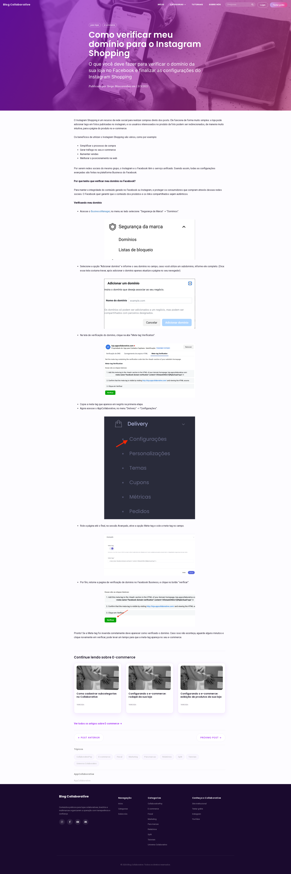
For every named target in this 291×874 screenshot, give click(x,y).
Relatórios (167, 757)
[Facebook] (70, 822)
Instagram (196, 814)
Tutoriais (197, 4)
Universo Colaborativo (87, 763)
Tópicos (78, 749)
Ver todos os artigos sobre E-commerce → (98, 723)
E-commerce (104, 757)
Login (262, 5)
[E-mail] (86, 822)
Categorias (123, 809)
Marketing (133, 757)
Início (161, 4)
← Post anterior (89, 737)
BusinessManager (100, 211)
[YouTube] (78, 822)
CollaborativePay (84, 757)
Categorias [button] (177, 4)
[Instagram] (62, 822)
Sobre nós (215, 4)
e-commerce (109, 25)
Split (180, 757)
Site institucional (199, 803)
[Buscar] (252, 4)
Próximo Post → (210, 737)
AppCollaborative (82, 780)
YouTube (196, 819)
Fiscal (119, 757)
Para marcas (150, 757)
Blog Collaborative (16, 4)
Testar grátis (278, 5)
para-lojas (94, 25)
